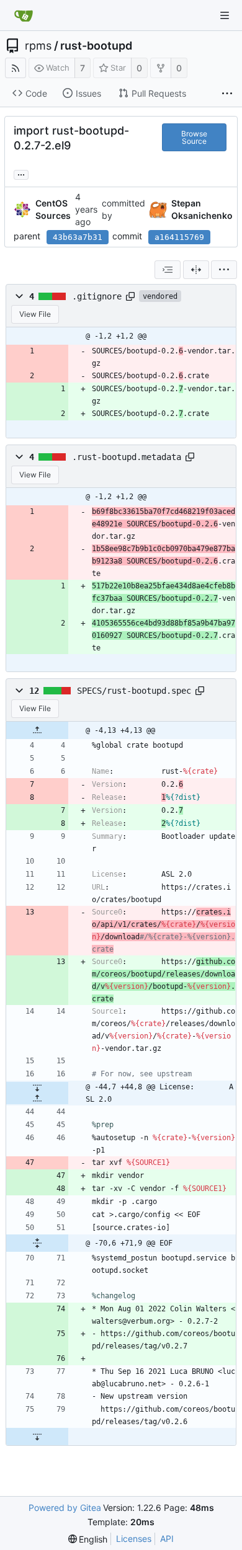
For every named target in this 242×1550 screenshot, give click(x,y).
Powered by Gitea (65, 1507)
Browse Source (194, 137)
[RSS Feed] (15, 68)
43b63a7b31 (77, 237)
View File (35, 314)
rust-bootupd (96, 46)
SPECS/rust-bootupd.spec (134, 691)
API (167, 1538)
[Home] (23, 15)
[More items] (227, 94)
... (21, 173)
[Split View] (196, 269)
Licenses (133, 1538)
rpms (38, 46)
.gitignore (97, 296)
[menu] (224, 269)
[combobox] (168, 269)
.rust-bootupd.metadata (126, 457)
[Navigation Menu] (224, 15)
